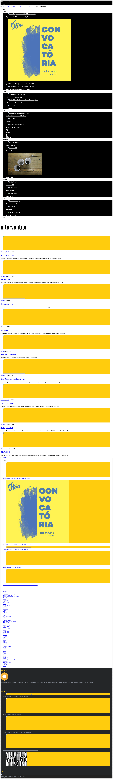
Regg (4, 648)
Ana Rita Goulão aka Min (8, 595)
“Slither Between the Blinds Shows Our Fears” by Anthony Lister (20, 103)
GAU (7, 131)
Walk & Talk (8, 137)
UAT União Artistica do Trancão (10, 659)
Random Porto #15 (10, 190)
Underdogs (8, 132)
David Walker (6, 607)
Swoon (4, 653)
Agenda (4, 11)
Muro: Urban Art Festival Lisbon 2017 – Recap (16, 116)
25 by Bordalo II (5, 452)
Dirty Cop (5, 609)
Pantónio (5, 642)
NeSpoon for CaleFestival (8, 255)
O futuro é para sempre (7, 403)
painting (7, 449)
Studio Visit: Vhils (9, 151)
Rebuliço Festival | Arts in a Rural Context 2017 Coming (18, 89)
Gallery (4, 91)
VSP (7, 134)
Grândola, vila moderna (7, 427)
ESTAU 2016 (8, 122)
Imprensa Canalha (7, 620)
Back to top (3, 777)
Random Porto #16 (10, 185)
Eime (4, 611)
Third (4, 656)
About (4, 4)
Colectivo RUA (6, 605)
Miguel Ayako (6, 631)
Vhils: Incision (9, 209)
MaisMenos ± (6, 626)
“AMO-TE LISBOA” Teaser (11, 215)
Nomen (5, 638)
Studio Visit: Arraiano (10, 145)
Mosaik (5, 635)
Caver (4, 604)
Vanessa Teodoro (7, 662)
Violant (4, 663)
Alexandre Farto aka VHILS (9, 594)
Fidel (4, 615)
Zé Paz (4, 666)
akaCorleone (6, 592)
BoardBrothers (6, 597)
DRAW (4, 610)
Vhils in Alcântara (6, 279)
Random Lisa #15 (9, 196)
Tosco (4, 658)
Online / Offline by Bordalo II (9, 354)
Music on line (4, 330)
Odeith (4, 640)
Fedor (4, 614)
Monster (5, 633)
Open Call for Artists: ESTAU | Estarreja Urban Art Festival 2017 (20, 84)
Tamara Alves (6, 654)
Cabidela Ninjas (6, 602)
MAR (4, 627)
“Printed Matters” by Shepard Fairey (14, 97)
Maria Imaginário (7, 628)
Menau (4, 630)
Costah (4, 606)
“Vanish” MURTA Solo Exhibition (10, 767)
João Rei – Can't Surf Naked (9, 621)
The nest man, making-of (11, 204)
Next (5, 457)
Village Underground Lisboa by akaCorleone (13, 379)
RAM (4, 647)
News (4, 9)
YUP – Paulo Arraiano (8, 664)
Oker (4, 641)
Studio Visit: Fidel (9, 177)
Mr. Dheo (5, 636)
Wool (7, 136)
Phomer (5, 645)
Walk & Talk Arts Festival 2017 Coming (12, 567)
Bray (4, 601)
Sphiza (4, 652)
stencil (7, 252)
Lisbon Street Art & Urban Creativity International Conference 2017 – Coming (20, 585)
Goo (4, 618)
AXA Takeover (9, 108)
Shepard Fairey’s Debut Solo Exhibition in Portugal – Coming (19, 17)
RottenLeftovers (7, 649)
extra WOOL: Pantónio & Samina (13, 127)
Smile (4, 651)
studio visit (5, 139)
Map (4, 217)
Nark (4, 637)
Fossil (4, 617)
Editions (5, 179)
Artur (7, 129)
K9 (4, 623)
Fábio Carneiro (6, 612)
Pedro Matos (6, 643)
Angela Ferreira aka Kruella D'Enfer (11, 596)
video (4, 198)
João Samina (6, 622)
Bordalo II (5, 600)
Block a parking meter (7, 304)
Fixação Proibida (7, 616)
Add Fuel (5, 591)
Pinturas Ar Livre (7, 646)
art (1, 276)
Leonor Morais (6, 625)
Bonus (4, 599)
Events (4, 110)
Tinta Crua (5, 657)
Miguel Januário (6, 632)
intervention (3, 252)
